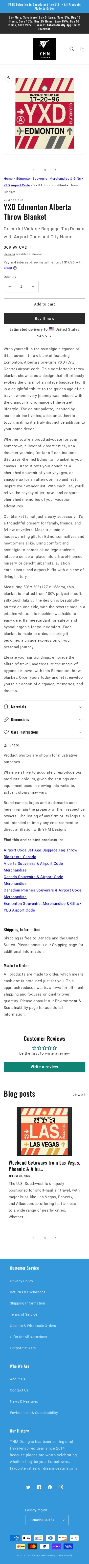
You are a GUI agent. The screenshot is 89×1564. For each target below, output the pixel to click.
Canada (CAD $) (42, 1520)
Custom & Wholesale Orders (33, 1326)
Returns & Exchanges (27, 1292)
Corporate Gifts (23, 1348)
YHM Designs (33, 1555)
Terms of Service (23, 1314)
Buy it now (44, 318)
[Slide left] (33, 169)
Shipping (9, 254)
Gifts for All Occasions (28, 1337)
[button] (6, 48)
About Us (17, 1379)
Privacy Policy (21, 1281)
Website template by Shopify (56, 1555)
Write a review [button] (44, 1066)
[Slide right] (55, 169)
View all (78, 1095)
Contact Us (19, 1390)
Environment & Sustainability (34, 1413)
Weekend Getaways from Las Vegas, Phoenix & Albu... (44, 1165)
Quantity (10, 277)
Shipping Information (27, 1303)
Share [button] (14, 745)
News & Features (24, 1401)
